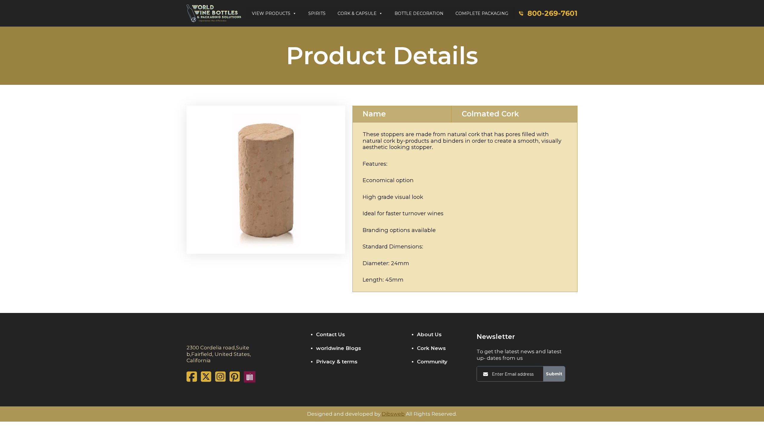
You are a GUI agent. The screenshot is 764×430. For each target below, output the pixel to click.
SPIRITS (317, 13)
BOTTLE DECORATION (419, 13)
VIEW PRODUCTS (271, 13)
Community (432, 362)
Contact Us (330, 334)
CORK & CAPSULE (357, 13)
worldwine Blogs (338, 348)
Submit (554, 374)
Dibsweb (393, 414)
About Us (429, 334)
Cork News (431, 348)
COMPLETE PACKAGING (481, 13)
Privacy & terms (337, 362)
